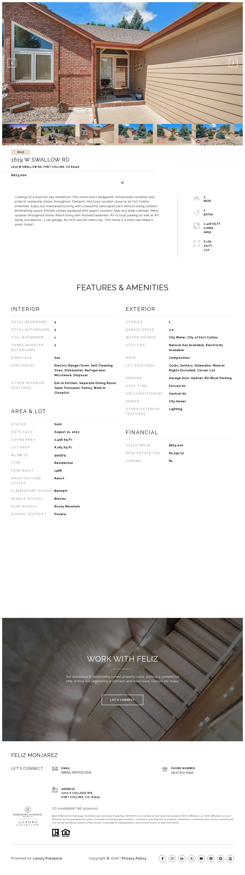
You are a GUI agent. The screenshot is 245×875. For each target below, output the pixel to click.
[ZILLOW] (230, 858)
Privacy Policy (134, 858)
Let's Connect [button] (122, 699)
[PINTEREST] (211, 858)
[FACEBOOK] (162, 858)
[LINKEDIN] (181, 858)
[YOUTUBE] (201, 858)
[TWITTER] (191, 858)
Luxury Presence (47, 858)
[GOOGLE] (220, 858)
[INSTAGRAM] (172, 858)
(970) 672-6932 (182, 772)
